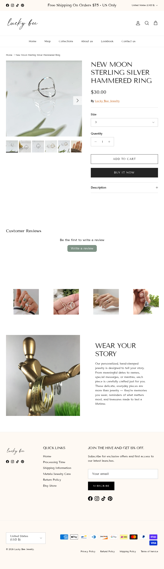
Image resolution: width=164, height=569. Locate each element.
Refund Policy (107, 551)
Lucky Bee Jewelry (107, 101)
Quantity (96, 133)
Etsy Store (50, 485)
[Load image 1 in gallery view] (44, 99)
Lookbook (107, 41)
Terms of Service (149, 551)
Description (98, 187)
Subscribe (101, 485)
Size (93, 114)
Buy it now (124, 172)
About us (87, 41)
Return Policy (52, 479)
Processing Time (54, 462)
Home (32, 41)
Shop (47, 41)
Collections (66, 41)
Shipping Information (57, 468)
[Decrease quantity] (94, 141)
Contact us (128, 41)
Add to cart (124, 159)
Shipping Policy (128, 551)
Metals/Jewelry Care (57, 474)
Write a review (82, 248)
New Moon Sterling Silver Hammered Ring (38, 54)
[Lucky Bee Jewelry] (23, 23)
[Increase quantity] (110, 141)
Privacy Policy (88, 551)
